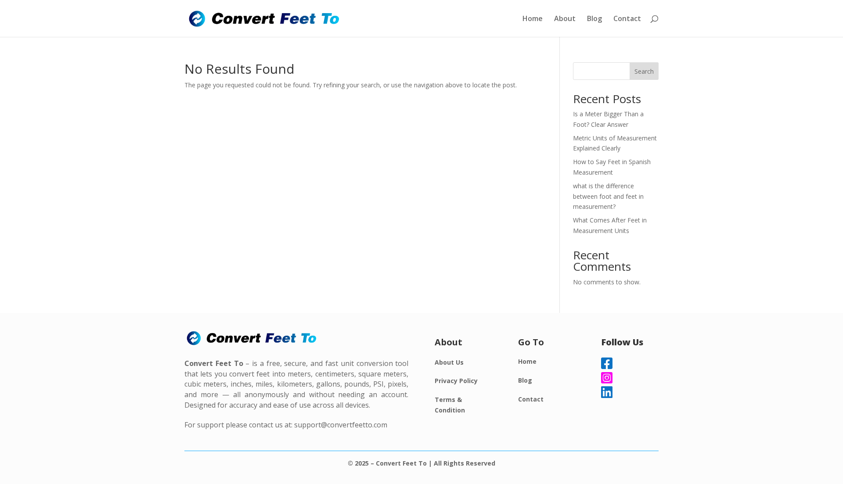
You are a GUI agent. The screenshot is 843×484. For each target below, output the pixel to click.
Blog (594, 19)
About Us (449, 362)
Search (644, 71)
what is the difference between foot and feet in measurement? (608, 196)
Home (532, 19)
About (565, 19)
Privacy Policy (456, 380)
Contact (627, 19)
